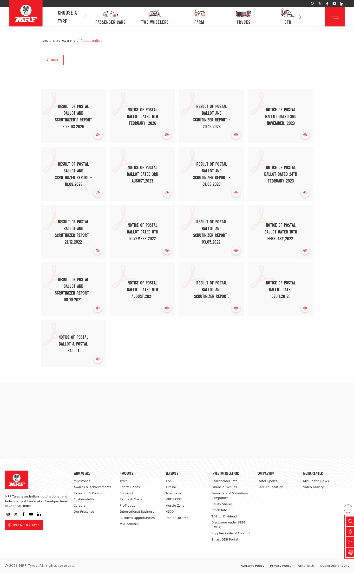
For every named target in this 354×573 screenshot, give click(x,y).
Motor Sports (267, 481)
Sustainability (84, 499)
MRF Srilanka (129, 524)
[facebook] (327, 4)
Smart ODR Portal (224, 539)
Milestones (82, 481)
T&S (168, 481)
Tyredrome (173, 493)
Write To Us (305, 566)
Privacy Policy (280, 566)
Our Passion (266, 473)
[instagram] (313, 4)
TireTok (171, 487)
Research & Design (88, 493)
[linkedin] (342, 4)
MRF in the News (316, 481)
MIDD (169, 512)
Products (126, 473)
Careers (79, 506)
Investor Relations (225, 473)
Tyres (123, 481)
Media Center (313, 473)
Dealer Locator (176, 518)
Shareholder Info (64, 40)
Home (44, 40)
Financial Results (224, 487)
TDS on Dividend (224, 516)
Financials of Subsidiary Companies (229, 495)
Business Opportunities (137, 518)
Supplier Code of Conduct (230, 533)
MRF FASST (173, 499)
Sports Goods (130, 487)
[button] (299, 17)
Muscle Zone (174, 506)
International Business (137, 512)
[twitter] (320, 4)
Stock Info (219, 510)
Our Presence (84, 512)
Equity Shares (221, 504)
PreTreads (127, 506)
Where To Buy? (26, 525)
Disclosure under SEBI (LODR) (228, 524)
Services (171, 473)
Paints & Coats (131, 499)
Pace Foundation (270, 487)
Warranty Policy (252, 566)
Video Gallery (313, 487)
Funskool (126, 493)
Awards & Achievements (92, 487)
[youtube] (334, 4)
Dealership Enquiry (334, 566)
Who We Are (82, 473)
